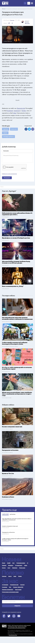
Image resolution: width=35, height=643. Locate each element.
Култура (4, 567)
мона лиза (14, 129)
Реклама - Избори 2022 (18, 587)
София (25, 565)
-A (12, 23)
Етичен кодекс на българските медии (10, 592)
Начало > (4, 8)
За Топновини (5, 584)
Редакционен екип (14, 584)
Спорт (9, 567)
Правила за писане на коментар (9, 173)
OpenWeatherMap (13, 635)
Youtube (19, 616)
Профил (20, 576)
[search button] (25, 3)
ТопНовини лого (5, 3)
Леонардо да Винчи (8, 136)
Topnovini (4, 626)
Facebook (4, 616)
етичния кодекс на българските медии (16, 627)
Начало (3, 563)
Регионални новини (21, 563)
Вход (28, 3)
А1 (27, 563)
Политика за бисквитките (7, 589)
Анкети (9, 576)
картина (5, 129)
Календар (4, 576)
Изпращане (7, 178)
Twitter (9, 616)
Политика (4, 565)
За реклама (4, 587)
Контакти (22, 584)
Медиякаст (10, 565)
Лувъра (5, 133)
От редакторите (18, 565)
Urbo (10, 587)
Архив (15, 576)
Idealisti (8, 563)
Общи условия (18, 589)
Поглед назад (22, 567)
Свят (13, 563)
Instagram (14, 616)
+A (9, 23)
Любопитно (14, 567)
